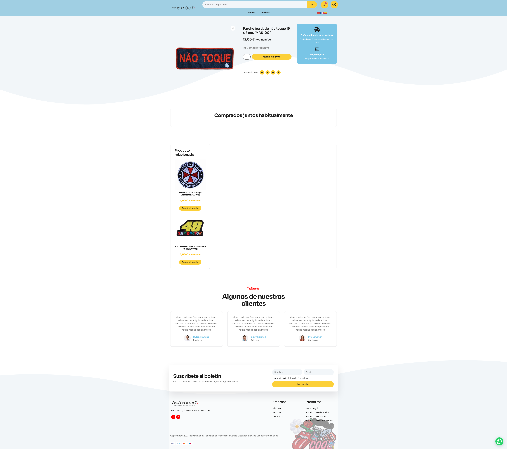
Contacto (265, 12)
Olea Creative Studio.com (264, 435)
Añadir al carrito (272, 56)
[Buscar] (312, 4)
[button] (233, 28)
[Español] (325, 12)
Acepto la (291, 378)
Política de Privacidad (297, 378)
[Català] (318, 12)
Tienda (251, 12)
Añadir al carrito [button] (190, 208)
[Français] (322, 12)
